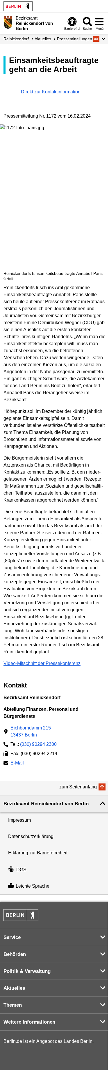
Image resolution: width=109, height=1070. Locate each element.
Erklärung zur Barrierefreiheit (37, 852)
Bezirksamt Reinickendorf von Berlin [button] (46, 804)
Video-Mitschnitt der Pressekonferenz (42, 663)
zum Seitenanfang (78, 786)
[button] (99, 39)
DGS (21, 869)
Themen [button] (12, 1005)
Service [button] (12, 937)
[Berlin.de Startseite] (18, 6)
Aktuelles (43, 38)
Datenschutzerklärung (30, 836)
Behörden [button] (14, 954)
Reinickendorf (16, 38)
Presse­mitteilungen (74, 38)
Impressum (19, 820)
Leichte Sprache (32, 886)
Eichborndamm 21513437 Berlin (30, 731)
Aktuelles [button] (14, 988)
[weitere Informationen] (7, 22)
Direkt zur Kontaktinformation (51, 91)
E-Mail (17, 763)
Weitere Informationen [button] (29, 1022)
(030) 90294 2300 (38, 744)
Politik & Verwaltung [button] (27, 971)
